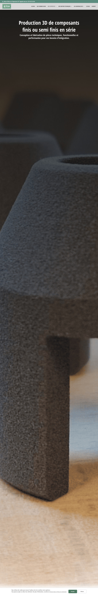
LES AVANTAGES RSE (78, 6)
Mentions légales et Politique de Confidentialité (58, 591)
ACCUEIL (33, 6)
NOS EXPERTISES (51, 6)
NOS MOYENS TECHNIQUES (64, 6)
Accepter (73, 591)
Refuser (82, 591)
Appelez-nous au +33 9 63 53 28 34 (27, 1)
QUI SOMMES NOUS (41, 6)
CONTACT (94, 6)
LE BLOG (88, 6)
